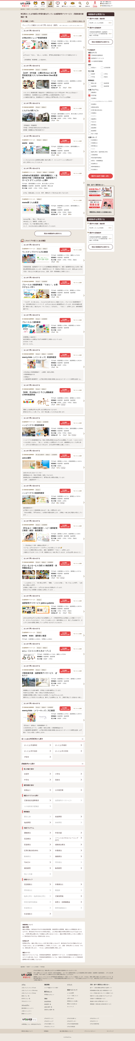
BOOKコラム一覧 (26, 998)
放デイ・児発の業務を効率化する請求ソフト (101, 987)
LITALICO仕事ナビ (71, 1018)
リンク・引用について (72, 995)
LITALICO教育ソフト (49, 1024)
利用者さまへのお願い (72, 1001)
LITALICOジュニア (48, 1021)
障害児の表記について (27, 1031)
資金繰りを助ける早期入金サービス (99, 1001)
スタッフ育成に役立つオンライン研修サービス (101, 993)
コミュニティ (25, 1005)
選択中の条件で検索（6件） (100, 176)
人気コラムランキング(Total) (29, 987)
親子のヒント (48, 991)
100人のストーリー (26, 1001)
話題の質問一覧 (48, 1007)
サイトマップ (70, 1006)
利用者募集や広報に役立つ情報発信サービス (101, 990)
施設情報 (47, 984)
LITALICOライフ (94, 1021)
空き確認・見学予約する (65, 35)
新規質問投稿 (47, 1001)
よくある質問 (70, 993)
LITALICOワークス (48, 1018)
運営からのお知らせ (72, 1004)
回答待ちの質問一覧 (49, 1009)
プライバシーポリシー (89, 1031)
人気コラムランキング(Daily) (29, 993)
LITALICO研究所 (71, 1026)
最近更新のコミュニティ (28, 1008)
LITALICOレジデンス (49, 1026)
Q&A (45, 998)
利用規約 (46, 1031)
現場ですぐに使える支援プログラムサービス (101, 996)
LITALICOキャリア (94, 1018)
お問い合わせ (70, 998)
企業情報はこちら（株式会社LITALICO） (32, 1024)
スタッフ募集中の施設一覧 (76, 21)
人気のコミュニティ (27, 1011)
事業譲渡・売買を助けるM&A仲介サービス (100, 1004)
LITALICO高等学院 (94, 1024)
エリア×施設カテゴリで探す (51, 987)
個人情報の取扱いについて (66, 1031)
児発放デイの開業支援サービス (97, 998)
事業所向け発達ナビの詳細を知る (101, 212)
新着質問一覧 (47, 1004)
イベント (69, 984)
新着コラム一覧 (25, 996)
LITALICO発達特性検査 (72, 1024)
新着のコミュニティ (27, 1013)
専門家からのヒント (49, 994)
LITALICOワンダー (71, 1021)
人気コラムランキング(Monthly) (29, 990)
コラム (23, 984)
